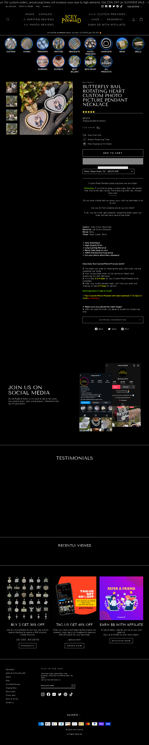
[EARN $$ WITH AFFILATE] (121, 598)
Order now (74, 646)
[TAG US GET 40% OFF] (74, 598)
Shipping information (113, 320)
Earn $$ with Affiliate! (107, 24)
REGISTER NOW (121, 641)
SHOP (96, 19)
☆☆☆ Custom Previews (107, 14)
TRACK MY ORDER (26, 6)
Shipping (86, 121)
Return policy (11, 691)
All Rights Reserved (74, 734)
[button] (89, 112)
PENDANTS (27, 646)
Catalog (45, 14)
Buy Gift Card (11, 6)
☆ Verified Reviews (38, 19)
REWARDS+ (10, 669)
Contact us (47, 6)
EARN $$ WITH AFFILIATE (15, 673)
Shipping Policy (11, 688)
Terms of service (12, 699)
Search (8, 677)
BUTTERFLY (88, 82)
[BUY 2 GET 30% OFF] (27, 598)
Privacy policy (11, 695)
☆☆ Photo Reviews (39, 24)
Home (29, 14)
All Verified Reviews (13, 684)
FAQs (38, 6)
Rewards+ (115, 19)
